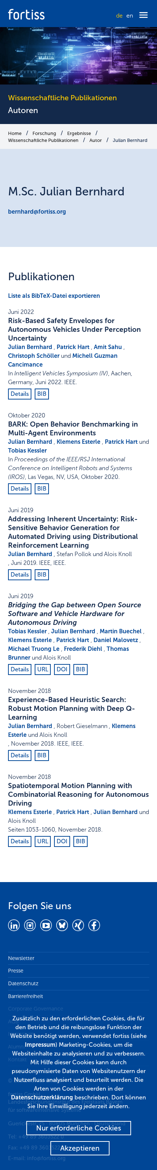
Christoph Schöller (34, 355)
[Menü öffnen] (143, 15)
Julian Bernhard (130, 140)
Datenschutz (23, 983)
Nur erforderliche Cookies (78, 1128)
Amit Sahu (108, 347)
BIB (41, 393)
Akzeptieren (80, 1148)
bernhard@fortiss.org (37, 211)
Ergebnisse (79, 133)
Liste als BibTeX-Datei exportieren (54, 295)
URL (42, 669)
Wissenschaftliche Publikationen (43, 140)
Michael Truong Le (34, 648)
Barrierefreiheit (25, 996)
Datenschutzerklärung (42, 1097)
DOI (62, 669)
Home (15, 133)
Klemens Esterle (78, 441)
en (129, 15)
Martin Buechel (121, 631)
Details (20, 393)
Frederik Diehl (83, 648)
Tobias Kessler (27, 450)
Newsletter (21, 958)
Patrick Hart (73, 347)
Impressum (40, 1044)
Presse (15, 970)
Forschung (44, 133)
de (119, 15)
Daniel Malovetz (115, 640)
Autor (95, 140)
